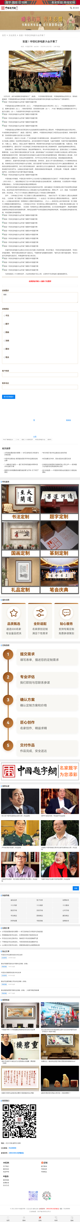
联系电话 (5, 383)
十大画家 (40, 905)
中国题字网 (28, 46)
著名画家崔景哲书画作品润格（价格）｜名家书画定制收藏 (20, 990)
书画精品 (44, 1172)
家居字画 (14, 910)
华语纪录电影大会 (40, 439)
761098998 (12, 1148)
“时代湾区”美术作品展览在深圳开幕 (54, 453)
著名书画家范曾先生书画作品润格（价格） (15, 963)
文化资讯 (12, 35)
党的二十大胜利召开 (27, 439)
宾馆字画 (40, 910)
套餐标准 (66, 921)
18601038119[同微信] (16, 1153)
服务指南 (6, 1180)
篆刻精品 (66, 915)
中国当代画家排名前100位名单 (11, 972)
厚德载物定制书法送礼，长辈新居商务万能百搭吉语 (20, 935)
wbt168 (36, 46)
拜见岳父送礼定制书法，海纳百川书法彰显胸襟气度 (20, 938)
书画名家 (44, 1169)
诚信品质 (14, 900)
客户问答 (40, 900)
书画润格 (40, 921)
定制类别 (5, 333)
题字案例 (44, 1166)
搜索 (75, 888)
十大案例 (66, 905)
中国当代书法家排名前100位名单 (11, 955)
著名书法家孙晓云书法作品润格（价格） (14, 981)
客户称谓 (5, 371)
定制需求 (5, 290)
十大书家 (14, 905)
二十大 (17, 439)
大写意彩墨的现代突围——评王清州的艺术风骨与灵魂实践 (21, 454)
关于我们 (6, 1166)
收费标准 (66, 900)
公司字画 (66, 910)
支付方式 (6, 1185)
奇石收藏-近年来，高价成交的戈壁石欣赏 (56, 458)
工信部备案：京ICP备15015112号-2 (40, 1211)
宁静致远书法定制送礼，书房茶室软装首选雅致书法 (20, 942)
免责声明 (6, 1172)
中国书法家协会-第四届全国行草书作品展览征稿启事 (21, 459)
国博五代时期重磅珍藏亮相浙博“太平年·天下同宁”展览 (21, 471)
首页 (4, 35)
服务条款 (6, 1169)
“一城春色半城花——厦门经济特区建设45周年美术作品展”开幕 (21, 465)
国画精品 (40, 915)
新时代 (49, 439)
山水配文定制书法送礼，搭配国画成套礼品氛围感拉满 (21, 945)
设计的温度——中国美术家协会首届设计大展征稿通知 (59, 471)
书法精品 (14, 915)
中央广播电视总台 (8, 439)
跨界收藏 (14, 921)
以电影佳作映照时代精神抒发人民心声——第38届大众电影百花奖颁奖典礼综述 (59, 465)
